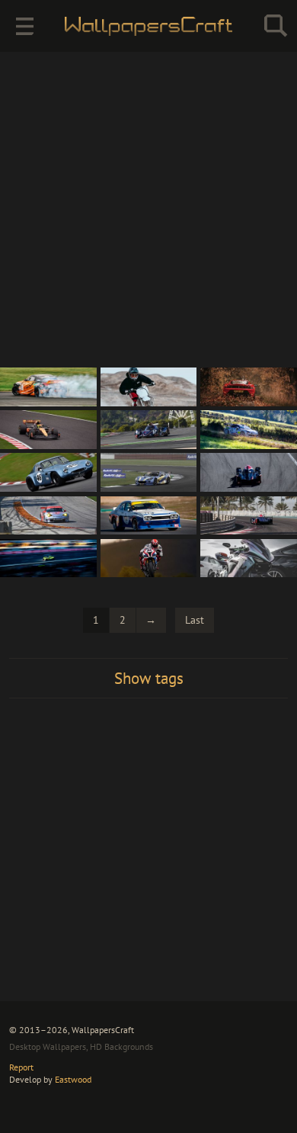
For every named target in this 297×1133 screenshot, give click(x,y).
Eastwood (73, 1079)
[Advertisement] (148, 209)
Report (21, 1067)
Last (194, 620)
